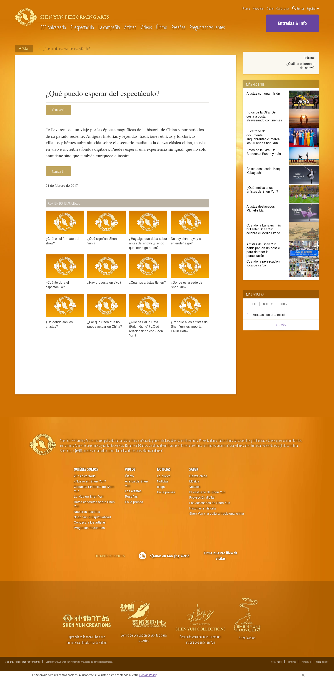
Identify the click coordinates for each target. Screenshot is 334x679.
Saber (270, 8)
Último (161, 28)
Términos (292, 661)
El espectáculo (82, 28)
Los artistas (133, 491)
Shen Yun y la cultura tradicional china (216, 513)
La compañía (109, 28)
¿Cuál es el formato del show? (300, 65)
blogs (161, 487)
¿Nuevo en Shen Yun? (90, 481)
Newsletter (258, 8)
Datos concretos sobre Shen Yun (94, 504)
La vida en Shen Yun (89, 496)
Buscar (300, 8)
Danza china (198, 476)
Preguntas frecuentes (207, 28)
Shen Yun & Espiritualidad (92, 517)
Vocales (194, 487)
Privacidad (306, 661)
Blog (283, 304)
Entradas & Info (292, 23)
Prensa (246, 8)
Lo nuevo (163, 476)
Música (194, 481)
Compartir (58, 109)
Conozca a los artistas (90, 522)
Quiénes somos (86, 469)
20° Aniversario (53, 28)
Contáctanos (282, 8)
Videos (146, 28)
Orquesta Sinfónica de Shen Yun (94, 489)
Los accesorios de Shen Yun (209, 503)
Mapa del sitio (322, 661)
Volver (25, 48)
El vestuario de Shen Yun (207, 492)
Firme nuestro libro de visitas (220, 555)
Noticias (268, 304)
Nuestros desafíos (87, 511)
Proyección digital (201, 497)
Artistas (130, 28)
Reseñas (178, 28)
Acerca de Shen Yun (136, 483)
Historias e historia (202, 508)
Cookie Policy (147, 675)
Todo (253, 304)
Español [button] (311, 8)
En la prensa (134, 502)
